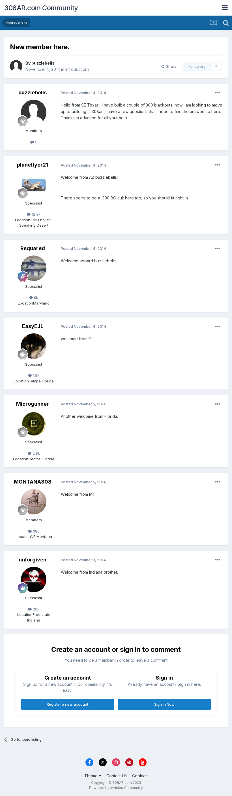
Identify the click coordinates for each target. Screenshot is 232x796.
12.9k (35, 214)
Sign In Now (164, 704)
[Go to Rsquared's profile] (33, 268)
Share (170, 66)
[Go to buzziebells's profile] (16, 66)
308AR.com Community (41, 8)
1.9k (35, 375)
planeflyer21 (32, 165)
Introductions (77, 69)
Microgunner (32, 404)
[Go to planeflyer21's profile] (33, 185)
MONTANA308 (32, 482)
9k (35, 297)
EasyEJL (32, 326)
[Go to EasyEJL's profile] (33, 346)
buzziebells (43, 63)
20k (35, 609)
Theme (91, 775)
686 (36, 531)
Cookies (140, 775)
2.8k (35, 453)
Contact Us (116, 775)
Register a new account (67, 704)
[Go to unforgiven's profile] (33, 579)
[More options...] (217, 93)
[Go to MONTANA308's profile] (33, 501)
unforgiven (32, 560)
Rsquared (32, 248)
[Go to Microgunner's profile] (33, 424)
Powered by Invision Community (116, 788)
